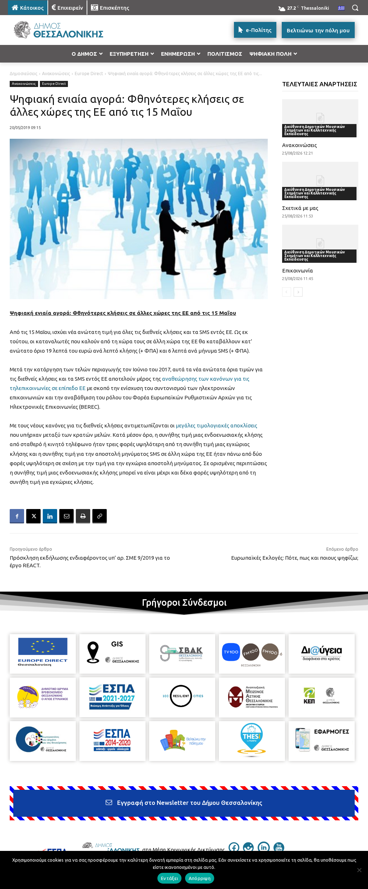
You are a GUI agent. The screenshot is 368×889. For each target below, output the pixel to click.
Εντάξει (169, 878)
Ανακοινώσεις (56, 73)
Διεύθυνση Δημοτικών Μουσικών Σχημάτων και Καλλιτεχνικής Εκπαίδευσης (314, 130)
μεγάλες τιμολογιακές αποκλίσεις (216, 425)
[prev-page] (286, 292)
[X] (33, 516)
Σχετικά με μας (300, 208)
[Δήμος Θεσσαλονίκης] (50, 30)
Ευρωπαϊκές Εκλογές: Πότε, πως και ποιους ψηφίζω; (294, 558)
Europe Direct (89, 73)
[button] (355, 8)
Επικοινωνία (297, 270)
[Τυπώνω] (83, 516)
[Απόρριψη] (359, 870)
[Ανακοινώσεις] (320, 118)
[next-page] (298, 292)
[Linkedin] (50, 516)
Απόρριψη (200, 878)
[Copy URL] (99, 516)
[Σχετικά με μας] (320, 181)
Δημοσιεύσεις (23, 73)
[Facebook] (17, 516)
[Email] (66, 516)
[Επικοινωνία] (320, 244)
